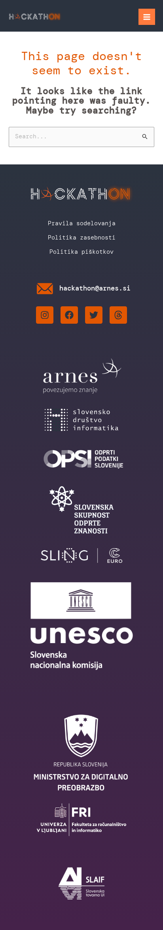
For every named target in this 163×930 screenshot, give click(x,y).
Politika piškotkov (81, 252)
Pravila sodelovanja (82, 223)
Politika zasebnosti (82, 237)
